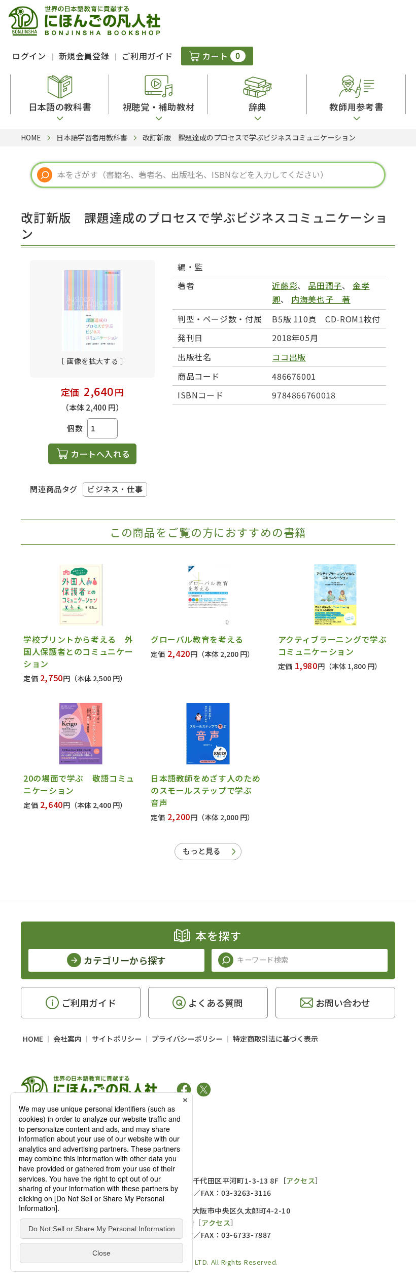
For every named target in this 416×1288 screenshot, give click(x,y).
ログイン (29, 56)
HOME (33, 1039)
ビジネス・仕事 (115, 489)
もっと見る (202, 850)
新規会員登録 (84, 56)
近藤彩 (284, 285)
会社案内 (67, 1039)
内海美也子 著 (320, 299)
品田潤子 (325, 285)
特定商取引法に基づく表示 (275, 1039)
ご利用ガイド (147, 56)
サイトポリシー (117, 1039)
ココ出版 (289, 357)
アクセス (300, 1180)
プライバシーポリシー (187, 1039)
